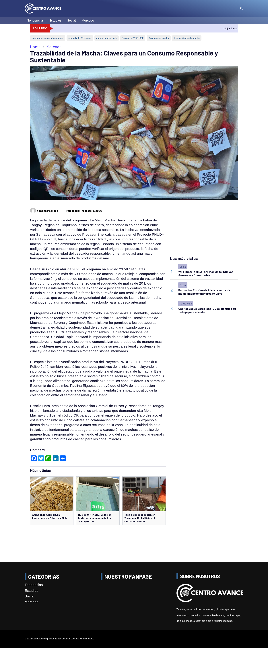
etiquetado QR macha (79, 38)
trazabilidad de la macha (187, 38)
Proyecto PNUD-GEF (132, 38)
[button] (241, 8)
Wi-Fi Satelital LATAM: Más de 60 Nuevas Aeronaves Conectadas (205, 273)
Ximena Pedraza (47, 210)
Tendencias (36, 20)
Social (71, 20)
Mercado (88, 20)
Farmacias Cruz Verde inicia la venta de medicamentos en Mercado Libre (204, 291)
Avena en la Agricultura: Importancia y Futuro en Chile (49, 516)
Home (35, 46)
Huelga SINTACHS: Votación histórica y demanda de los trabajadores (94, 518)
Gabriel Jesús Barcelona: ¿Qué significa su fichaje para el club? (207, 310)
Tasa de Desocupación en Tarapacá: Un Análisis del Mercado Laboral (139, 518)
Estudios (55, 20)
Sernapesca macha (159, 38)
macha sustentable (106, 38)
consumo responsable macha (47, 38)
